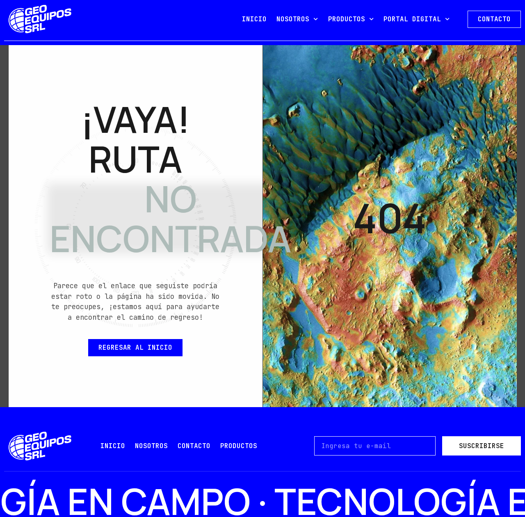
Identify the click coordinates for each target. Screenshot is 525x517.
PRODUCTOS (346, 19)
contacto (194, 446)
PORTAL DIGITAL (412, 19)
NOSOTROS (292, 19)
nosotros (151, 446)
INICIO (254, 19)
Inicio (112, 446)
